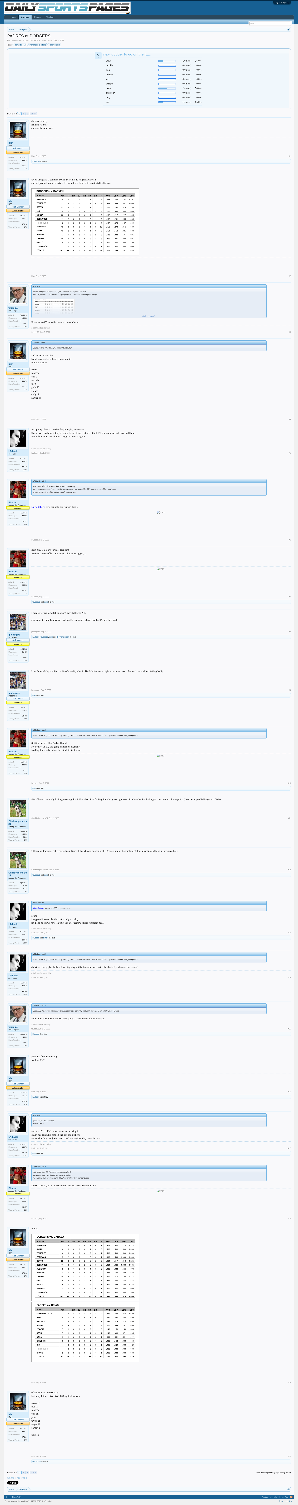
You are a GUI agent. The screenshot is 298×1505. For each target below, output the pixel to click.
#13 (289, 933)
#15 (289, 1029)
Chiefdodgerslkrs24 (17, 822)
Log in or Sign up (282, 3)
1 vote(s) (186, 60)
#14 (289, 977)
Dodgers (25, 17)
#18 (289, 1219)
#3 (290, 332)
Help (275, 1497)
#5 (290, 453)
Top (286, 1497)
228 (25, 524)
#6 (290, 540)
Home (13, 17)
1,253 (25, 470)
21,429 (24, 652)
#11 (289, 818)
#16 (289, 1092)
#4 (290, 419)
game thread (20, 45)
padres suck (55, 45)
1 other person (63, 637)
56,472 (24, 160)
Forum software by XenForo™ (28, 1501)
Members (50, 17)
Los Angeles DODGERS (29, 40)
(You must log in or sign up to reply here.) (273, 1473)
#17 (289, 1148)
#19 (289, 1382)
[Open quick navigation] (288, 29)
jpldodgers (14, 634)
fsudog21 (13, 308)
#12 (289, 870)
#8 (290, 632)
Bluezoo (12, 502)
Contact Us (266, 1497)
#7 (290, 597)
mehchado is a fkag (37, 45)
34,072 (24, 461)
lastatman (36, 1462)
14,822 (24, 318)
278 (25, 169)
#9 (290, 690)
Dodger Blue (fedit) (13, 1497)
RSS (291, 1497)
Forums (37, 17)
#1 (290, 156)
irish (51, 40)
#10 (289, 783)
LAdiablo (35, 161)
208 (25, 840)
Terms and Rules (286, 1501)
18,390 (24, 834)
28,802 (24, 516)
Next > (33, 114)
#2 (290, 276)
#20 (289, 1456)
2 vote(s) (186, 88)
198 (25, 326)
